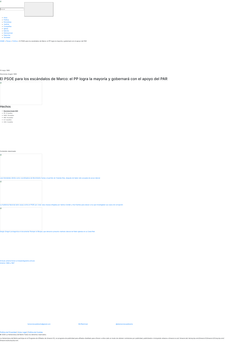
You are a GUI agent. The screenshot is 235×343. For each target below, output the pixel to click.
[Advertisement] (55, 56)
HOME (2, 41)
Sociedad (7, 37)
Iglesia (6, 29)
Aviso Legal (22, 332)
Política (6, 20)
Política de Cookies (35, 332)
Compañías (7, 26)
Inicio (5, 18)
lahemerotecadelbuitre (124, 324)
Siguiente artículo (29, 261)
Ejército (6, 31)
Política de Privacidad (8, 332)
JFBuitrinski (83, 324)
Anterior (7, 263)
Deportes (7, 35)
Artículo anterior (5, 261)
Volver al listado (17, 261)
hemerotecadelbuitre (39, 324)
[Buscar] (38, 9)
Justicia (6, 24)
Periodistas (7, 22)
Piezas (8, 41)
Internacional (8, 33)
